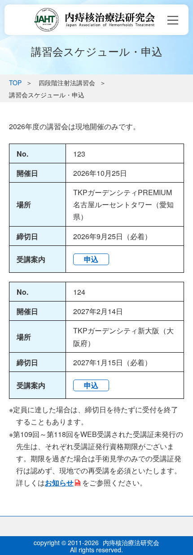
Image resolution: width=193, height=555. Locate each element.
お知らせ (59, 482)
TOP (15, 82)
